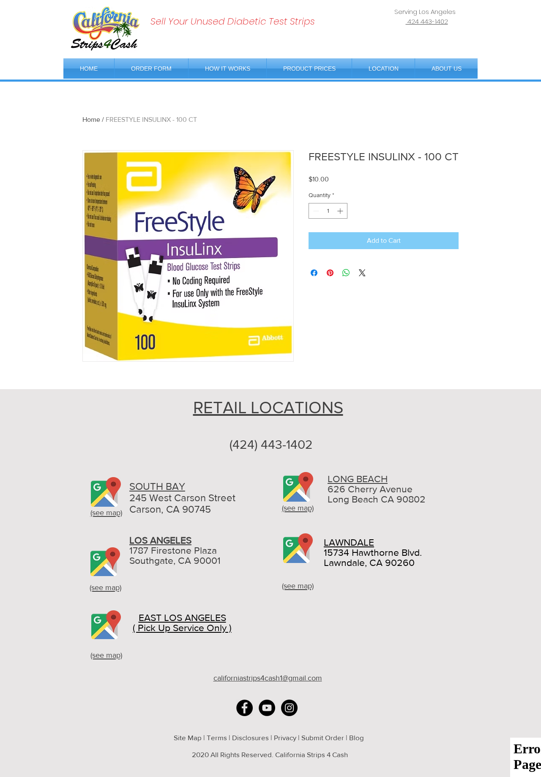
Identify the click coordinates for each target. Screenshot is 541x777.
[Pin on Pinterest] (330, 273)
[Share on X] (362, 273)
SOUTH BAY (157, 486)
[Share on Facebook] (314, 273)
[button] (383, 68)
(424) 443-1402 (271, 444)
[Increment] (341, 210)
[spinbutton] (328, 210)
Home (91, 119)
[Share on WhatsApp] (346, 273)
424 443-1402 (427, 21)
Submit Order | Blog (333, 737)
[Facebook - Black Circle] (244, 708)
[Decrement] (315, 210)
